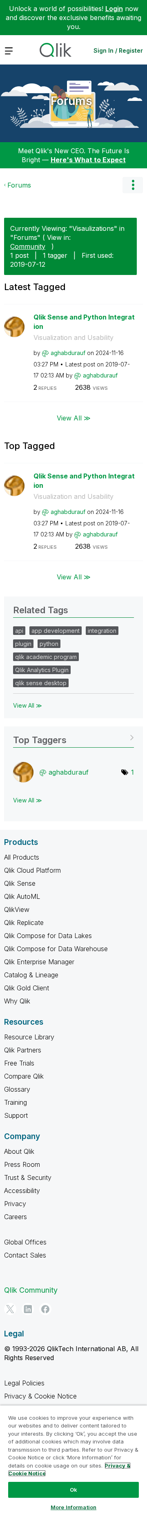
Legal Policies (24, 1383)
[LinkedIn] (28, 1309)
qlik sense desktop (41, 682)
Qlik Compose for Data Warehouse (56, 949)
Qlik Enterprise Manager (39, 962)
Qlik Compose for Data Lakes (48, 936)
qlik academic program (46, 656)
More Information (73, 1507)
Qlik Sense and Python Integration (84, 322)
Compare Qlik (24, 1076)
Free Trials (19, 1063)
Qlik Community (31, 1290)
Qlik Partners (22, 1050)
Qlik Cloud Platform (32, 870)
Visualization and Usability (73, 337)
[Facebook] (45, 1309)
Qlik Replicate (24, 922)
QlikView (16, 909)
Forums (71, 101)
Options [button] (132, 185)
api (19, 630)
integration (102, 630)
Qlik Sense (20, 883)
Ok (73, 1489)
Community (27, 246)
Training (15, 1102)
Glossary (17, 1089)
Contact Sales (25, 1255)
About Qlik (19, 1151)
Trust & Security (27, 1177)
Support (16, 1115)
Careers (15, 1217)
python (49, 643)
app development (55, 630)
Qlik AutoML (22, 896)
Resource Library (29, 1037)
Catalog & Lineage (31, 975)
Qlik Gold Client (26, 988)
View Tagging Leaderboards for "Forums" (73, 737)
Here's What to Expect (88, 160)
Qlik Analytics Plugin (42, 669)
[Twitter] (10, 1309)
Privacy (15, 1204)
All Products (21, 857)
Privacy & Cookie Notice (40, 1396)
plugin (23, 643)
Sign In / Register (118, 50)
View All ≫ (74, 418)
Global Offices (25, 1242)
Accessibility (22, 1190)
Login (114, 8)
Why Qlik (17, 1001)
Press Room (22, 1164)
